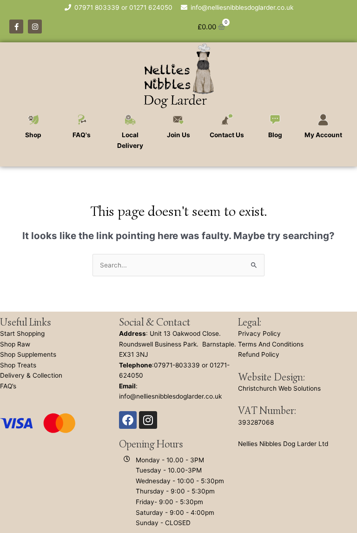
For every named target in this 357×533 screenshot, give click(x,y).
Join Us (178, 135)
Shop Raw (15, 344)
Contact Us (227, 135)
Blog (275, 135)
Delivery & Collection (31, 375)
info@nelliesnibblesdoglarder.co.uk (170, 396)
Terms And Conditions (271, 344)
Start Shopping (22, 333)
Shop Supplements (28, 354)
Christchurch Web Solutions (279, 388)
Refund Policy (258, 354)
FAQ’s (8, 386)
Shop (33, 135)
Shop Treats (18, 365)
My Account (323, 135)
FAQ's (82, 135)
